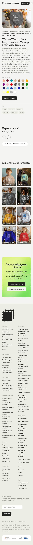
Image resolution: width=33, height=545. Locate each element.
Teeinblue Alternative (24, 459)
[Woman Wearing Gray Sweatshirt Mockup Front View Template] (19, 84)
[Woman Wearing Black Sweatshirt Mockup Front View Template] (23, 88)
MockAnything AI (7, 339)
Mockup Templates (7, 329)
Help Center (5, 458)
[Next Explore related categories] (9, 137)
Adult (4, 109)
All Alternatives (22, 419)
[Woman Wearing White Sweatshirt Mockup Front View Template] (15, 92)
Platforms (5, 383)
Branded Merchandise (24, 376)
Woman (22, 112)
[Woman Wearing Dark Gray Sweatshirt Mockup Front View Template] (15, 84)
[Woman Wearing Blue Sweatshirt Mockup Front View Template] (19, 88)
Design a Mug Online (24, 392)
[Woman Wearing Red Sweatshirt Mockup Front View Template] (11, 84)
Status (4, 453)
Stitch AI (4, 342)
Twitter (20, 472)
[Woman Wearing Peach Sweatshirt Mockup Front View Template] (3, 80)
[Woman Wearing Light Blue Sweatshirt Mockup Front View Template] (15, 88)
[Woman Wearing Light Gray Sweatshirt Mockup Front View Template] (11, 92)
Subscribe (7, 514)
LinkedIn (20, 475)
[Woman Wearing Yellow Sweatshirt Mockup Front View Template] (7, 92)
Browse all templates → (16, 289)
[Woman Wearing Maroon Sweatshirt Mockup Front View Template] (7, 80)
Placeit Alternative (23, 421)
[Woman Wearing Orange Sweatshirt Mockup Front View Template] (26, 80)
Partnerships (6, 461)
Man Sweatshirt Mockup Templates (15, 144)
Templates (5, 31)
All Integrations (6, 357)
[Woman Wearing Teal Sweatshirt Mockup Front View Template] (11, 80)
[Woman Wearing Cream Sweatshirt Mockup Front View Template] (3, 92)
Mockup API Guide (23, 348)
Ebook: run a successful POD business (23, 366)
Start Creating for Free (16, 284)
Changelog (5, 450)
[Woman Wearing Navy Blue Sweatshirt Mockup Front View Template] (3, 88)
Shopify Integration (7, 360)
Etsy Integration (6, 362)
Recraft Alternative (23, 462)
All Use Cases (6, 380)
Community (5, 456)
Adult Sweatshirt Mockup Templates (20, 31)
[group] (16, 144)
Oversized (6, 112)
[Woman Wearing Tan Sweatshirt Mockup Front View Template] (15, 80)
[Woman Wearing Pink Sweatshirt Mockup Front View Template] (7, 84)
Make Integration (7, 370)
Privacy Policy (22, 486)
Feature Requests (7, 448)
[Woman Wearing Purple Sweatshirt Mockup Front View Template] (3, 84)
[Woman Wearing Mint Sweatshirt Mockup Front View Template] (26, 88)
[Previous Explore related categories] (4, 137)
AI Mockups (5, 332)
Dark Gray (11, 109)
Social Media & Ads (8, 386)
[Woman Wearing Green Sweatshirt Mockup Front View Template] (26, 84)
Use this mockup (9, 98)
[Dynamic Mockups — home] (10, 3)
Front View (19, 109)
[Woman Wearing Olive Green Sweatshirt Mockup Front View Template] (23, 84)
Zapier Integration (7, 373)
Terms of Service (23, 483)
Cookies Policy (22, 488)
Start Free (25, 3)
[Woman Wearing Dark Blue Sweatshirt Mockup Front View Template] (11, 88)
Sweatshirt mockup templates (15, 57)
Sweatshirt (14, 112)
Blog (3, 445)
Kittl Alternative (22, 438)
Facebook (21, 470)
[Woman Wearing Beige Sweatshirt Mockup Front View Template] (23, 80)
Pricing (4, 349)
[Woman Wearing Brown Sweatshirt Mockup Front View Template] (19, 80)
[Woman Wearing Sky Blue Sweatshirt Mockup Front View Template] (7, 88)
